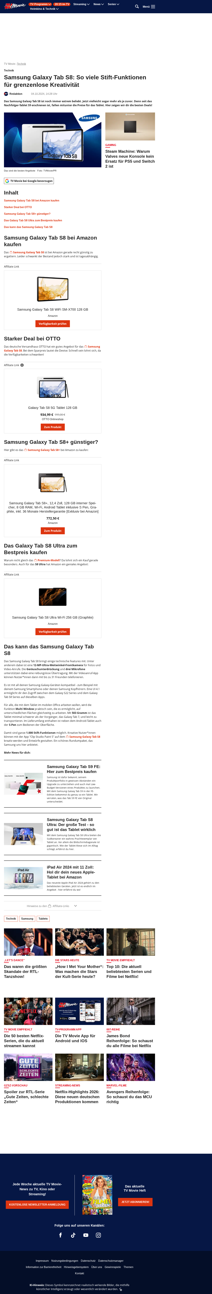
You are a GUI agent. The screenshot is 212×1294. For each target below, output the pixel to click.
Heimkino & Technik (42, 9)
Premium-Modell (49, 560)
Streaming (79, 4)
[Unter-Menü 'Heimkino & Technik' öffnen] (57, 9)
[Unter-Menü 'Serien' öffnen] (118, 4)
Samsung (27, 918)
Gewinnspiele (113, 1267)
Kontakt (79, 1273)
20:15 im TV (62, 4)
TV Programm (39, 4)
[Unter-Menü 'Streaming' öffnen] (88, 4)
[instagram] (98, 1235)
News (97, 4)
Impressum (42, 1260)
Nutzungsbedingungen (64, 1260)
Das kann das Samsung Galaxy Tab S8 (28, 227)
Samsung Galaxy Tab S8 (28, 252)
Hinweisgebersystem (76, 1267)
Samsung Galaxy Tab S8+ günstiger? (27, 213)
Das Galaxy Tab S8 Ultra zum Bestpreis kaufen (33, 220)
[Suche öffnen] (137, 7)
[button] (52, 209)
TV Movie (9, 63)
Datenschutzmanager (110, 1260)
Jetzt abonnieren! (135, 1202)
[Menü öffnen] (153, 7)
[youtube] (86, 1235)
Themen (128, 1267)
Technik (21, 63)
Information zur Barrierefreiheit (43, 1267)
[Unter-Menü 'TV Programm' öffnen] (49, 4)
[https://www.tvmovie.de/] (15, 6)
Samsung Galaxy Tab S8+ (44, 450)
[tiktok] (73, 1235)
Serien (112, 4)
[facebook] (61, 1235)
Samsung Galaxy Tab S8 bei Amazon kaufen (31, 200)
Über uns (96, 1267)
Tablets (43, 918)
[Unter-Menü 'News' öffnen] (102, 4)
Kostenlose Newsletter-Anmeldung (37, 1204)
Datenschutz (88, 1260)
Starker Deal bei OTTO (18, 207)
